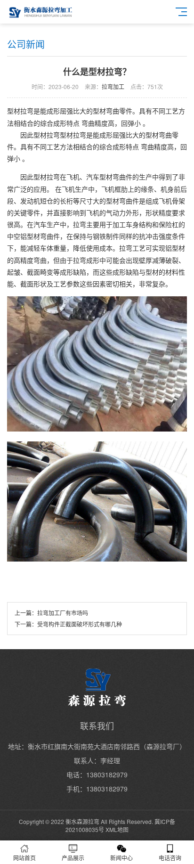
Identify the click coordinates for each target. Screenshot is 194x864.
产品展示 (73, 858)
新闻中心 (121, 858)
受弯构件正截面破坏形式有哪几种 (79, 624)
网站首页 (24, 858)
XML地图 (117, 829)
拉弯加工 (113, 86)
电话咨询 (170, 858)
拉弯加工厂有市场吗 (62, 613)
